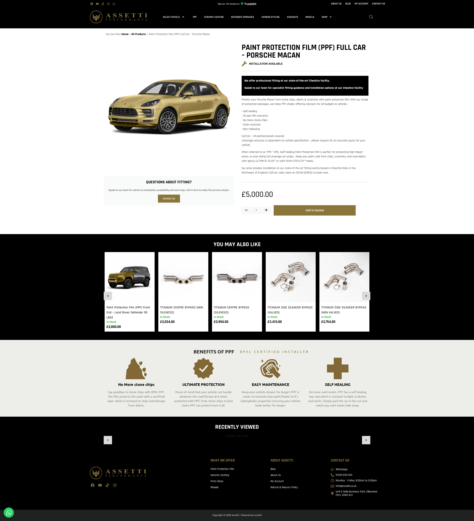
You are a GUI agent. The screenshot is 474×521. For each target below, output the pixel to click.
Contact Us (169, 198)
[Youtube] (97, 3)
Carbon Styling (270, 17)
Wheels (310, 17)
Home (124, 34)
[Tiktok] (103, 3)
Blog (273, 469)
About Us (276, 475)
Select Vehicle (171, 17)
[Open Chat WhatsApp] (9, 512)
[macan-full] (169, 107)
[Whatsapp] (114, 3)
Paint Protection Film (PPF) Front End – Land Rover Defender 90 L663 (128, 312)
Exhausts (292, 17)
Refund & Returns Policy (284, 487)
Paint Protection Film (222, 469)
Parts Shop (217, 481)
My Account (277, 481)
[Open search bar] (371, 17)
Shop (324, 17)
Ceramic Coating (214, 17)
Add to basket (315, 210)
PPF (195, 17)
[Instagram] (108, 3)
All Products (138, 34)
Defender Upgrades (242, 17)
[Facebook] (91, 3)
